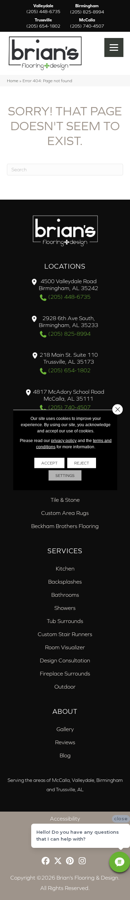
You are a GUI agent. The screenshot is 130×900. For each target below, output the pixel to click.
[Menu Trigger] (113, 47)
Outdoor (65, 686)
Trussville (43, 23)
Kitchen (65, 568)
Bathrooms (65, 595)
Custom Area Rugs (65, 513)
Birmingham (87, 9)
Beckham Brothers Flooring (65, 526)
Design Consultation (65, 660)
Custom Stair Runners (65, 634)
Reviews (65, 742)
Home (12, 80)
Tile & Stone (65, 500)
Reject (81, 463)
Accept (49, 463)
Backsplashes (65, 581)
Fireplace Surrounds (65, 673)
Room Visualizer (65, 647)
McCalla (87, 23)
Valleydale (43, 9)
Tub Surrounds (65, 621)
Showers (65, 608)
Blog (65, 755)
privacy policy (64, 440)
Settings (65, 475)
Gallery (65, 729)
